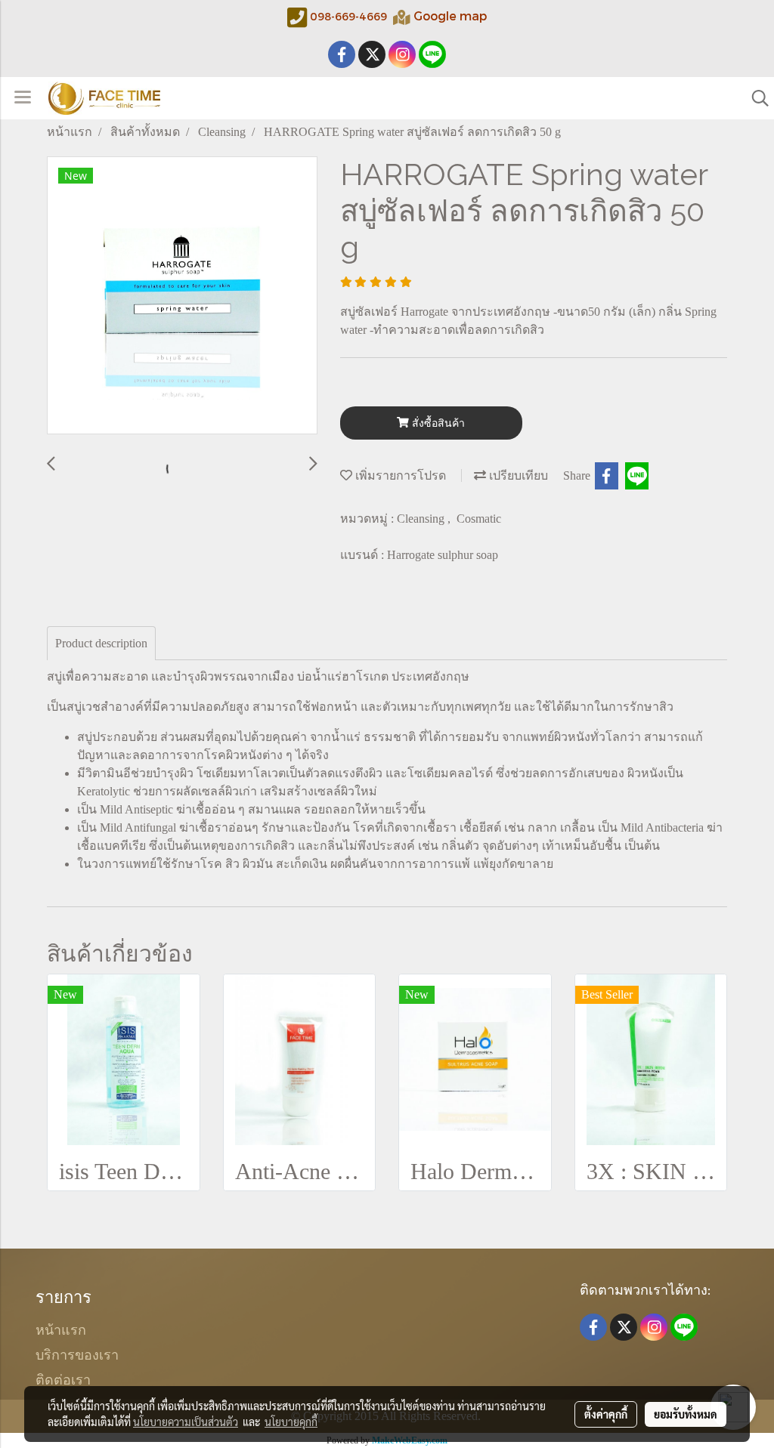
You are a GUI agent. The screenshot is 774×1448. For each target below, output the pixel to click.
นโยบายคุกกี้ (291, 1421)
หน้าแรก (61, 1328)
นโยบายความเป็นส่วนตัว (185, 1421)
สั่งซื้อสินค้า (437, 423)
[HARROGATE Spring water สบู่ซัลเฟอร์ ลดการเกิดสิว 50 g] (182, 296)
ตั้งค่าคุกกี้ (605, 1414)
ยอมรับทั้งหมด (685, 1414)
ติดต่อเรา (63, 1378)
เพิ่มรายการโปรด (399, 475)
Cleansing (422, 518)
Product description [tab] (101, 643)
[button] (755, 98)
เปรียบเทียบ (517, 475)
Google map (450, 15)
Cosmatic (479, 518)
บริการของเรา (77, 1353)
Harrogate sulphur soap (442, 554)
